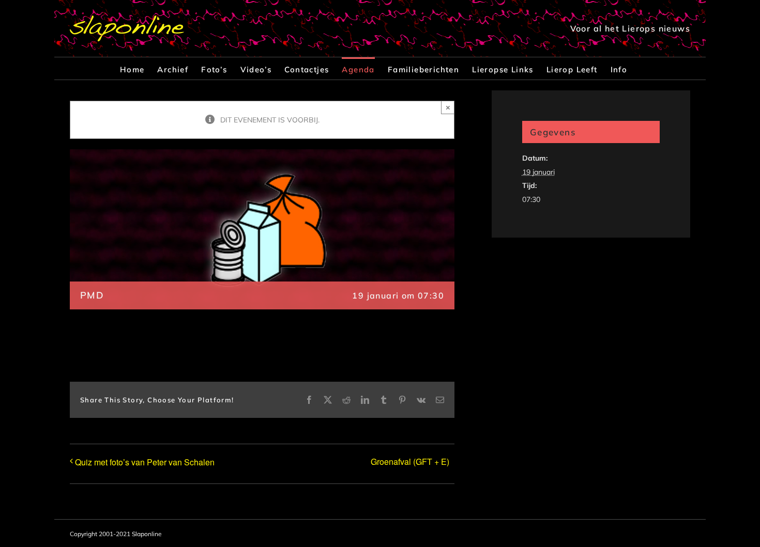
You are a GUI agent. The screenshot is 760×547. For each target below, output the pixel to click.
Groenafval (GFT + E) (410, 461)
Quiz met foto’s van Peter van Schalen (145, 462)
